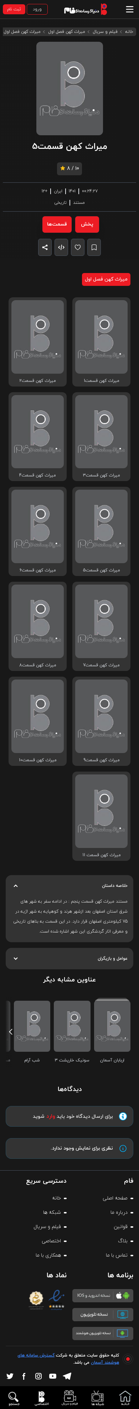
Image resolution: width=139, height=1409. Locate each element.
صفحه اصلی (115, 1198)
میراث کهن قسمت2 (37, 381)
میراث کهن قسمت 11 (101, 855)
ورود (37, 9)
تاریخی (60, 203)
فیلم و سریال (105, 32)
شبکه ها (52, 1212)
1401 (72, 191)
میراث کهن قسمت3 (101, 475)
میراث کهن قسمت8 (37, 665)
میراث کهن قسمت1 (101, 381)
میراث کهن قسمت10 (38, 760)
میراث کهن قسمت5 (101, 570)
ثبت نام (14, 9)
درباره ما (119, 1212)
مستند (79, 203)
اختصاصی (51, 1241)
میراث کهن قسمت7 (101, 665)
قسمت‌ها (57, 224)
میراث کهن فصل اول (66, 32)
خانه (129, 32)
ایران (58, 191)
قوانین (121, 1226)
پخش (87, 224)
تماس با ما (117, 1255)
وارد (50, 1116)
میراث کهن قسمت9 (101, 760)
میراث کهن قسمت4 (37, 475)
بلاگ (123, 1241)
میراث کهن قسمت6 (38, 570)
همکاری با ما (48, 1255)
